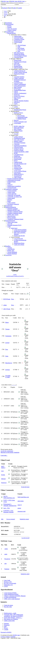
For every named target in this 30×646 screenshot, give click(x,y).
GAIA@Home (18, 42)
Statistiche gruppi (24, 519)
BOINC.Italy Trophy (12, 214)
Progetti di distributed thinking (15, 178)
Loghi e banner (11, 202)
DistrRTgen (17, 156)
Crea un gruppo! (10, 519)
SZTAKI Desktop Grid (20, 163)
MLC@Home (17, 129)
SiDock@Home (18, 67)
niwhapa (7, 369)
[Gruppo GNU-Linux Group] (1, 501)
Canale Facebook (11, 190)
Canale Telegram (11, 193)
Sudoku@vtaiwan (19, 148)
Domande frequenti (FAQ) (14, 225)
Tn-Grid (16, 133)
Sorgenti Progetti (11, 187)
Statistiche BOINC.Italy (13, 210)
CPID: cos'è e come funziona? (12, 599)
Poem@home (17, 159)
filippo (7, 322)
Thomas (7, 329)
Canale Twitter (11, 192)
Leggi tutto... (4, 455)
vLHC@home (21, 49)
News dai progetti (12, 28)
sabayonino (21, 501)
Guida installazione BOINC (11, 594)
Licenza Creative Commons (8, 636)
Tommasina (8, 336)
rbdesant (3, 478)
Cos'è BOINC (11, 249)
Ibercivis (16, 120)
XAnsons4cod (18, 175)
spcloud (7, 342)
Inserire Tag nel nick (19, 235)
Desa (12, 299)
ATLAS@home (21, 45)
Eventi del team (25, 487)
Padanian (6, 569)
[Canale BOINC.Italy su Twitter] (13, 8)
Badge (9, 201)
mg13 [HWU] (3, 467)
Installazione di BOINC (20, 231)
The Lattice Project (19, 139)
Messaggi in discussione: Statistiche (10, 452)
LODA (16, 106)
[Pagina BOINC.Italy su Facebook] (4, 8)
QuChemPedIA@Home (20, 55)
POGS (16, 160)
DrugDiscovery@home (20, 61)
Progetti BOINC (11, 33)
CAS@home (17, 169)
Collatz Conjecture (19, 78)
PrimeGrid (17, 94)
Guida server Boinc (19, 244)
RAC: (5, 15)
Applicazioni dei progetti (13, 180)
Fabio (6, 356)
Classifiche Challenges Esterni (15, 219)
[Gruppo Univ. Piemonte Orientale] (1, 511)
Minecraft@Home (19, 127)
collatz (5, 305)
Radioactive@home (19, 73)
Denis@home (17, 60)
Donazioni (7, 625)
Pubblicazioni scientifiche (14, 186)
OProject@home (18, 147)
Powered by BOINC (6, 632)
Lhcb (18, 51)
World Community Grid (20, 121)
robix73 (20, 505)
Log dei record (25, 538)
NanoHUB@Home (19, 54)
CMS (18, 46)
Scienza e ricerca (11, 30)
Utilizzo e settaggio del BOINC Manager (15, 596)
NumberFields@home (20, 90)
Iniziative (9, 199)
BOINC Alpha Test (19, 126)
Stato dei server (11, 216)
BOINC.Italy (10, 250)
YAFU (16, 103)
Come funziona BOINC (20, 229)
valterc (6, 548)
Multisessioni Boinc (19, 243)
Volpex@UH (17, 166)
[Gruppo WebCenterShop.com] (1, 497)
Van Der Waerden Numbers (21, 100)
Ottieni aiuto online (12, 222)
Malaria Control (18, 141)
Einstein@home (18, 40)
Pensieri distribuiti (12, 253)
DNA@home (20, 115)
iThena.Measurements (20, 85)
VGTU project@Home (20, 171)
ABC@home (6, 309)
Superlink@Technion (19, 142)
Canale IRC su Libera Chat (14, 196)
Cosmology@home (19, 39)
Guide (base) (14, 228)
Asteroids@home (18, 37)
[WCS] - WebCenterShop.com (9, 497)
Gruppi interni (11, 198)
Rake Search (17, 97)
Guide (9, 226)
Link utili (9, 223)
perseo (19, 508)
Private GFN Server (19, 96)
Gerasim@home (18, 82)
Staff (5, 626)
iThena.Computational (20, 84)
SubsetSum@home (22, 117)
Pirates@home (18, 157)
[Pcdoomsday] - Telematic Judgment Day (9, 504)
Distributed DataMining (20, 145)
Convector (17, 144)
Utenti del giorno (8, 605)
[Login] (1, 6)
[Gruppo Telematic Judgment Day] (1, 505)
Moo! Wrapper (18, 87)
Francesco (3, 482)
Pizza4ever (7, 559)
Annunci (9, 247)
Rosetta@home (18, 66)
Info (2, 519)
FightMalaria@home (19, 138)
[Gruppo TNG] (1, 508)
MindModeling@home (20, 109)
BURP (16, 153)
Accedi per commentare (7, 451)
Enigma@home (18, 168)
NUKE (3, 475)
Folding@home (11, 181)
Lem (2, 471)
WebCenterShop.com (23, 497)
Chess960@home (18, 154)
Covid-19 (9, 184)
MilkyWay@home (19, 52)
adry (5, 563)
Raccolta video (8, 606)
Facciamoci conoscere (13, 204)
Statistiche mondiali (12, 208)
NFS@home (17, 88)
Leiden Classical (18, 136)
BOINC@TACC (18, 112)
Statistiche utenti (25, 574)
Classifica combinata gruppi (14, 213)
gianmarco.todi (21, 511)
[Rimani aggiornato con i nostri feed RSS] (19, 8)
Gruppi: (6, 12)
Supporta (6, 623)
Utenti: (5, 11)
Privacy (6, 628)
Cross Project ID (18, 238)
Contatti (6, 629)
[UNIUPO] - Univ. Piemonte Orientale (8, 511)
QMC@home (17, 177)
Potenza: (6, 14)
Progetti (9, 27)
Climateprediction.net (19, 70)
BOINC (9, 25)
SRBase (16, 99)
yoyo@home (17, 123)
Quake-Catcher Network (20, 72)
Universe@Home (18, 57)
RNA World (17, 64)
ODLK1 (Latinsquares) (20, 93)
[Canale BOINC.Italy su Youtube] (9, 8)
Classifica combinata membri (14, 211)
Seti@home (17, 165)
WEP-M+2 (17, 102)
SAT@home (17, 172)
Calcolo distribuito (12, 252)
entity (5, 554)
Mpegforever (8, 363)
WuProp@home (18, 130)
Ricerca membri (11, 217)
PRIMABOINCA (19, 174)
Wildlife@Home (21, 118)
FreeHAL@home (18, 150)
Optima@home (18, 162)
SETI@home (6, 299)
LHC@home (20, 48)
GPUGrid (16, 63)
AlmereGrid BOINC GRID (21, 151)
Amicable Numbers (19, 76)
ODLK (16, 91)
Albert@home (18, 36)
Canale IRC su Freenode (13, 195)
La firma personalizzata (10, 597)
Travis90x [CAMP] (7, 376)
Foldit (8, 183)
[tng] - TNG (6, 508)
